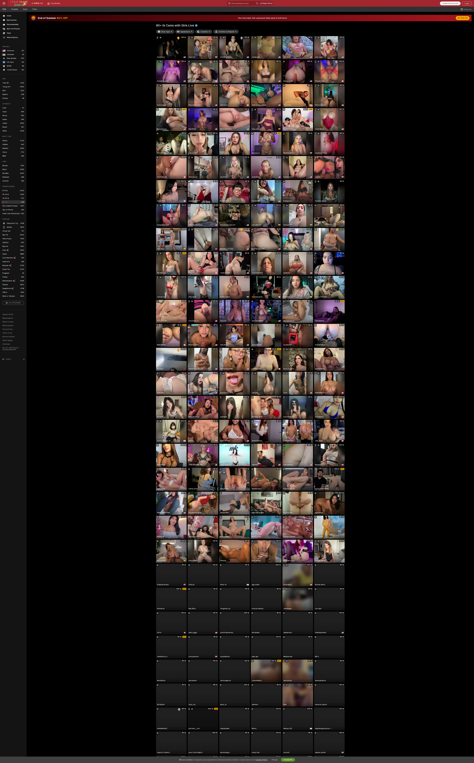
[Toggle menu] (4, 3)
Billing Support (7, 318)
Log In (467, 3)
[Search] (257, 3)
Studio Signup (7, 340)
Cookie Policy (261, 760)
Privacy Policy (7, 329)
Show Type (165, 32)
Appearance (185, 32)
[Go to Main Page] (19, 3)
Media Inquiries (7, 325)
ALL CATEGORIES (15, 303)
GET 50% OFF (462, 18)
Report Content (7, 322)
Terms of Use (7, 333)
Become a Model (8, 337)
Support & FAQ (7, 314)
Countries (204, 32)
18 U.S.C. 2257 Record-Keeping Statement (10, 348)
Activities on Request (226, 32)
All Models (6, 344)
